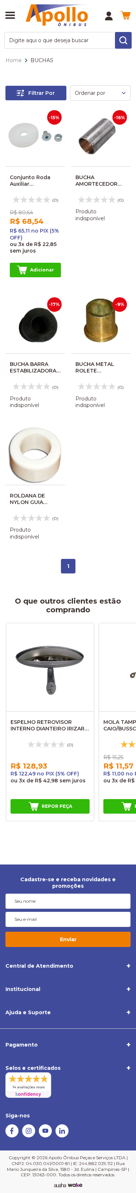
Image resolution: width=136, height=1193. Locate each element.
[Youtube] (45, 1135)
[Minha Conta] (108, 16)
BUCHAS (41, 60)
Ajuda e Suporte (28, 1012)
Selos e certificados (33, 1068)
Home (13, 60)
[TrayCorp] (75, 1185)
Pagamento (21, 1044)
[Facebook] (11, 1135)
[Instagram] (28, 1135)
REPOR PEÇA (57, 806)
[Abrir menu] (10, 16)
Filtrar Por (41, 93)
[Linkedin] (62, 1135)
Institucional (22, 989)
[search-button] (123, 40)
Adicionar (42, 270)
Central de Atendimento (39, 966)
